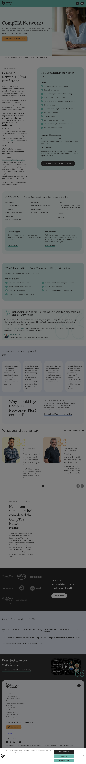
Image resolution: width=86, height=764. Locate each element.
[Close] (83, 756)
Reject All (64, 756)
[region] (43, 756)
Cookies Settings (64, 751)
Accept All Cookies (64, 760)
